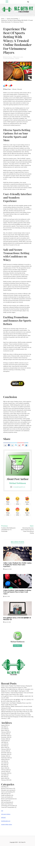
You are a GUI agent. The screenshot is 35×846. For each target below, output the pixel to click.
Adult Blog (3, 786)
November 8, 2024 (18, 57)
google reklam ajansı (6, 824)
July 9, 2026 (7, 596)
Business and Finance (7, 788)
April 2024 (3, 766)
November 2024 (5, 754)
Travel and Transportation (7, 807)
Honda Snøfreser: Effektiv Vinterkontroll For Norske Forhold (16, 706)
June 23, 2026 (7, 622)
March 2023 (4, 778)
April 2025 (3, 745)
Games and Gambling (9, 58)
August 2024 (4, 759)
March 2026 (4, 730)
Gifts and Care (5, 793)
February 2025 (5, 749)
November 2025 (5, 737)
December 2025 (5, 735)
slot (2, 810)
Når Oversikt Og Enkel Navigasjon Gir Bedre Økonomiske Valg (17, 716)
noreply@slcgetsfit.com (19, 487)
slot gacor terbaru (5, 814)
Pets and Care (5, 800)
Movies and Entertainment (8, 798)
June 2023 (4, 775)
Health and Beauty (6, 795)
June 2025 (4, 744)
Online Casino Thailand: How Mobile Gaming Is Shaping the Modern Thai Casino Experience (17, 564)
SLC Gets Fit (22, 842)
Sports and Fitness (6, 804)
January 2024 (4, 771)
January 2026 (4, 733)
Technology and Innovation (8, 805)
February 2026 (5, 732)
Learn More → (17, 645)
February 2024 (5, 769)
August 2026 (4, 725)
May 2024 (3, 764)
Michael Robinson (8, 57)
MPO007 (3, 817)
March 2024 (4, 768)
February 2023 (5, 780)
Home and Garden (6, 797)
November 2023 (5, 773)
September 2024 (5, 757)
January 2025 (4, 751)
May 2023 (3, 776)
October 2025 (4, 739)
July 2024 (3, 761)
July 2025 (3, 742)
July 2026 (3, 727)
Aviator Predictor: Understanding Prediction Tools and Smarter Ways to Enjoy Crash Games (17, 592)
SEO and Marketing (6, 802)
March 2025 (4, 747)
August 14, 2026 (8, 569)
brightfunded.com (5, 821)
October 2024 (4, 756)
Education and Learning (7, 790)
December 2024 (5, 752)
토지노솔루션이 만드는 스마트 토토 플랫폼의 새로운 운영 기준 (17, 618)
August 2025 (4, 740)
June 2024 (4, 763)
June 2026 (4, 728)
